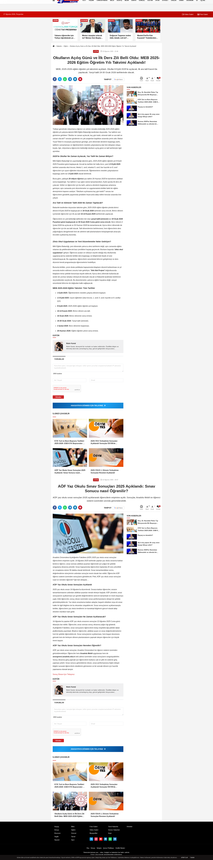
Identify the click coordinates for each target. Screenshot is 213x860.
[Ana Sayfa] (53, 46)
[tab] (59, 359)
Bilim (73, 826)
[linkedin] (75, 79)
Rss (88, 848)
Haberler (59, 46)
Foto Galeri (203, 14)
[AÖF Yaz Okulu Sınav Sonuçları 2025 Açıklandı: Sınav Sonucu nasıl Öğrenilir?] (70, 457)
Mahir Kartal (71, 343)
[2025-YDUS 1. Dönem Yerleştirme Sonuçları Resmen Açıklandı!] (106, 457)
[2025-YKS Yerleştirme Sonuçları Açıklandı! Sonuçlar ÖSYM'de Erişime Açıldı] (106, 428)
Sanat (73, 836)
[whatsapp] (65, 79)
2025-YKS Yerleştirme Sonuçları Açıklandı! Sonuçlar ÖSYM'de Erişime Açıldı (104, 442)
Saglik (56, 836)
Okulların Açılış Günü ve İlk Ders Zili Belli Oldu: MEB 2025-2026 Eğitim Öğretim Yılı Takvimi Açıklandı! (103, 46)
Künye (93, 848)
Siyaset (56, 840)
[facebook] (55, 79)
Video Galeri (188, 14)
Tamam (192, 857)
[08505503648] (110, 839)
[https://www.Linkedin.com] (105, 839)
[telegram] (70, 79)
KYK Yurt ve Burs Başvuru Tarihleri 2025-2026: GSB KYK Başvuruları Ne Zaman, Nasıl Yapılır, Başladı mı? (69, 442)
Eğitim (66, 46)
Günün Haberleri (114, 830)
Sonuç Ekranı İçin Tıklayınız (64, 674)
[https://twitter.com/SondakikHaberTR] (91, 839)
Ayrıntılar (184, 857)
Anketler (129, 826)
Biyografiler (94, 833)
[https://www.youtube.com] (100, 839)
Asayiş (56, 826)
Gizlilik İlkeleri (120, 848)
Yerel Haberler (113, 826)
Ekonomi (57, 833)
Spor (73, 840)
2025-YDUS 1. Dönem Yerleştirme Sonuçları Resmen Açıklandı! (105, 471)
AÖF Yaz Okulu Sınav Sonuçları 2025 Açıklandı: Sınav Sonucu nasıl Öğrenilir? (69, 471)
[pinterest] (80, 79)
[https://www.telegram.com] (114, 839)
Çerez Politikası (108, 848)
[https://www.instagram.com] (96, 839)
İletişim (99, 848)
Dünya (56, 830)
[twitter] (60, 79)
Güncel (73, 833)
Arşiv (110, 833)
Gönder (58, 397)
